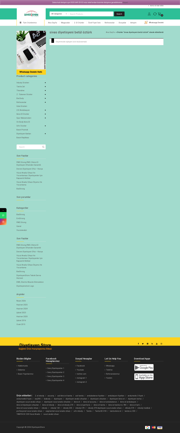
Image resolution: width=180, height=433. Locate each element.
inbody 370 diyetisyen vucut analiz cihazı (105, 408)
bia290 (38, 399)
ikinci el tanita (99, 405)
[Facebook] (138, 344)
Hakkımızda (23, 366)
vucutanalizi (22, 230)
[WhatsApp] (3, 215)
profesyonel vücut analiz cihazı (29, 411)
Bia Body (20, 98)
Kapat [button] (125, 2)
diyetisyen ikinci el (117, 399)
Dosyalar (122, 23)
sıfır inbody (78, 411)
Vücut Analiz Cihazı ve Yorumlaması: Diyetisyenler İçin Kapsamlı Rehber (30, 175)
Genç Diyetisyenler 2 (55, 372)
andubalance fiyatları (96, 396)
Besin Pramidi (22, 130)
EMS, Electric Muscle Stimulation (30, 282)
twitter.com (81, 374)
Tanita (89, 411)
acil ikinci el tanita (64, 396)
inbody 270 (80, 408)
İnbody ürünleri (23, 83)
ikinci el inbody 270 (65, 405)
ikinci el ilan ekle (157, 6)
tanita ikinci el (115, 411)
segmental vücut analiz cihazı (58, 411)
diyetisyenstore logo (25, 286)
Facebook (80, 366)
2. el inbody (39, 396)
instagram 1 (81, 378)
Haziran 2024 (22, 309)
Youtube (80, 370)
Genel (19, 226)
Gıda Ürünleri (22, 106)
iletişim (133, 23)
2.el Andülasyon (23, 110)
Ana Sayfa (52, 23)
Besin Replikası (23, 138)
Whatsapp (110, 366)
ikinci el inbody (48, 405)
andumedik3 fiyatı (24, 399)
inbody (44, 408)
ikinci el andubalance (108, 402)
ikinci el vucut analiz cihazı (27, 408)
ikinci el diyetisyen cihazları (28, 405)
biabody (47, 399)
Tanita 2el (21, 87)
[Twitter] (142, 344)
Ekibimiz (21, 370)
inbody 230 (67, 408)
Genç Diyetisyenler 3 (55, 376)
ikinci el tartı (135, 405)
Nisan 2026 (21, 301)
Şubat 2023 (21, 313)
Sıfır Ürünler (22, 126)
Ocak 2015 (21, 324)
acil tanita (79, 396)
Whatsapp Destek (156, 23)
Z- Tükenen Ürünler (24, 94)
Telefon (109, 370)
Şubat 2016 (21, 320)
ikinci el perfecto (83, 405)
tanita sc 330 (130, 411)
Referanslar (110, 23)
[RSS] (152, 344)
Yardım (109, 378)
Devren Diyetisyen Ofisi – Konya (30, 169)
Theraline (20, 90)
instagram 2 (81, 382)
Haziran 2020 (22, 316)
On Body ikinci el (23, 122)
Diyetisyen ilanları (24, 134)
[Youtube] (156, 344)
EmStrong (21, 218)
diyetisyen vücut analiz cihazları (57, 402)
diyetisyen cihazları (98, 399)
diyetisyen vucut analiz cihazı (29, 402)
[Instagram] (161, 344)
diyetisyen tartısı (135, 399)
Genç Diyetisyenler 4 (55, 380)
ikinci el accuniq (89, 402)
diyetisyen (58, 399)
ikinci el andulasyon (128, 402)
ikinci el (77, 402)
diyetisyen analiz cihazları (76, 399)
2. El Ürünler (79, 23)
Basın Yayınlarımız (25, 374)
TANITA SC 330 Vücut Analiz (28, 414)
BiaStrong (21, 189)
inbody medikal (144, 408)
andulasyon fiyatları (116, 396)
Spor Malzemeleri (24, 118)
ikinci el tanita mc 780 (117, 405)
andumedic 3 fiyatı (135, 396)
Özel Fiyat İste (94, 23)
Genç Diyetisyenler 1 (55, 368)
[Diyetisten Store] (31, 13)
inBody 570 (129, 408)
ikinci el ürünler (23, 114)
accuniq (51, 396)
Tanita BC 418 (101, 411)
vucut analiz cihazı (51, 414)
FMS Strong (21, 222)
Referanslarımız (113, 374)
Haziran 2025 (22, 305)
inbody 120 (55, 408)
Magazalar (65, 23)
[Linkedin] (147, 344)
